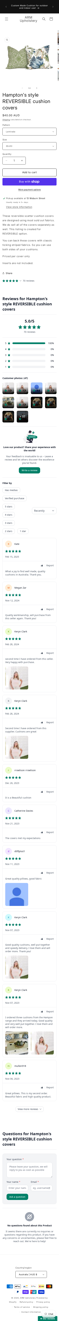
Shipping (6, 120)
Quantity (6, 154)
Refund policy (26, 1302)
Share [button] (9, 273)
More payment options (29, 189)
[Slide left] (22, 88)
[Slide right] (36, 88)
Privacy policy (43, 1302)
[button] (6, 19)
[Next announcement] (53, 6)
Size (4, 139)
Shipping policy (41, 1307)
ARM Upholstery (28, 1298)
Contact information (31, 1312)
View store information (19, 206)
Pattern (6, 125)
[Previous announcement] (6, 6)
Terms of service (22, 1307)
